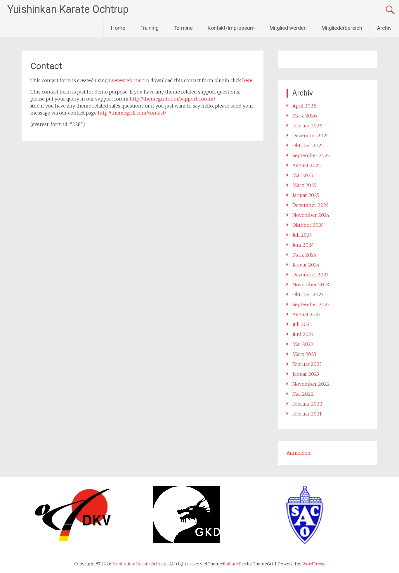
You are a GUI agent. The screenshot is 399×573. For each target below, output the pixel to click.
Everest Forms (125, 80)
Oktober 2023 (307, 294)
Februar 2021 (307, 414)
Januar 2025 (305, 195)
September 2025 (311, 155)
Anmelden (298, 453)
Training (149, 28)
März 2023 (304, 354)
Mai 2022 (303, 394)
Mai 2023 (302, 344)
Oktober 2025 (308, 145)
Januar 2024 (306, 265)
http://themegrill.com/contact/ (132, 113)
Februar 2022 (307, 404)
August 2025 (306, 165)
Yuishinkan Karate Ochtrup (68, 9)
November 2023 (310, 285)
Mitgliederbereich (342, 28)
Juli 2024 (302, 235)
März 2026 (304, 116)
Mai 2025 (302, 175)
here (247, 80)
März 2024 (304, 255)
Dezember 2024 (310, 205)
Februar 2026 (307, 126)
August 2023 (306, 314)
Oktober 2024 (308, 225)
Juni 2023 (302, 334)
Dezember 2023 (310, 275)
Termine (183, 28)
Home (118, 28)
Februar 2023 (307, 364)
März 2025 (304, 185)
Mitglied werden (288, 28)
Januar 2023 (305, 374)
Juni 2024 (303, 245)
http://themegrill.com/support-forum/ (172, 99)
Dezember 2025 (310, 136)
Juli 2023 (302, 324)
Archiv (384, 28)
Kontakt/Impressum (231, 28)
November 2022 (311, 384)
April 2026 (304, 106)
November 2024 (310, 215)
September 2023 (310, 304)
